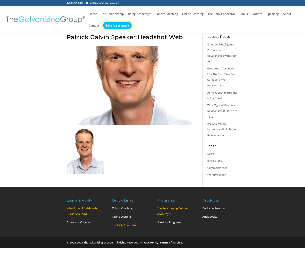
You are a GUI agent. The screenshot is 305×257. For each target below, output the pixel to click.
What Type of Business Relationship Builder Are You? (222, 110)
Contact (94, 25)
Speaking (273, 14)
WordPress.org (216, 175)
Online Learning (193, 14)
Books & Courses (250, 14)
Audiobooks (209, 216)
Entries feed (214, 160)
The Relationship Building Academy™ (126, 14)
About (287, 14)
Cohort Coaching (166, 14)
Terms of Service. (171, 242)
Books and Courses (78, 222)
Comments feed (217, 168)
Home (93, 14)
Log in (211, 153)
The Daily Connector (221, 14)
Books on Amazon (213, 208)
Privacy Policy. (150, 242)
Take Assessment (117, 25)
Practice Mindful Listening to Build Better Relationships (222, 129)
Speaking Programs (169, 222)
